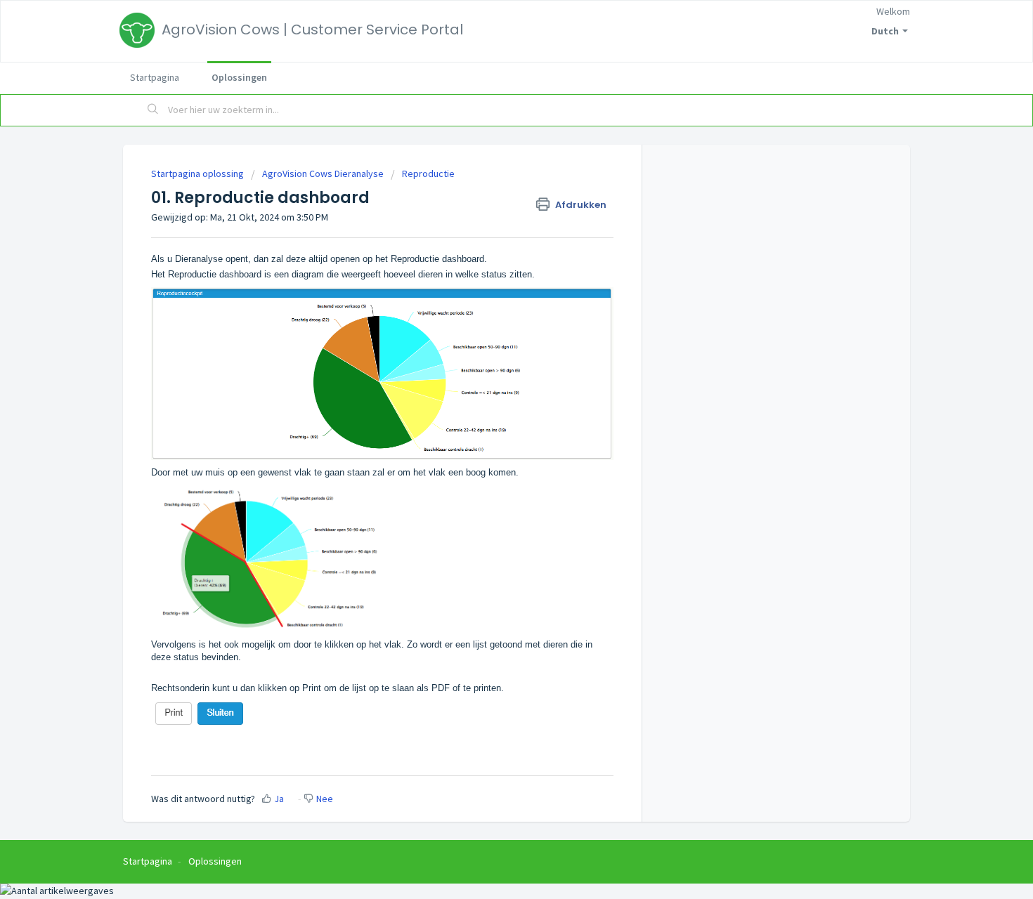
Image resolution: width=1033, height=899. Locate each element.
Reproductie (428, 173)
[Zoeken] (153, 110)
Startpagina (154, 77)
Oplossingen (239, 77)
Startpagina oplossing (198, 173)
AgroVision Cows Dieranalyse (323, 173)
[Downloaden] (490, 267)
